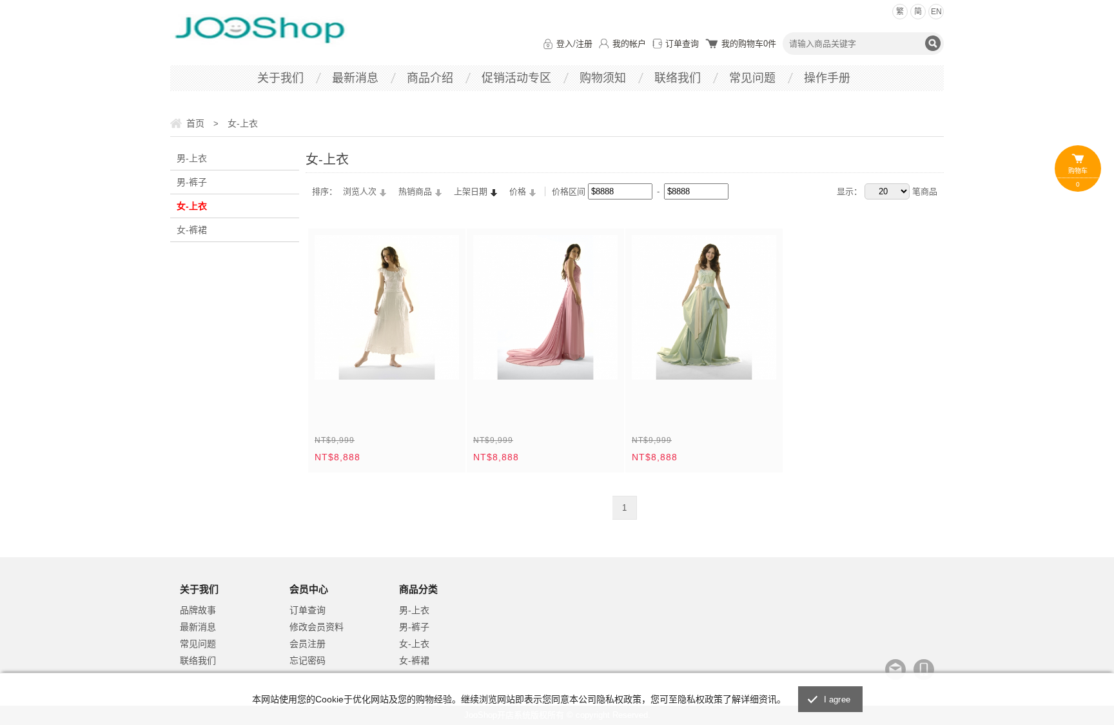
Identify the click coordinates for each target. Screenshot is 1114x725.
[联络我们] (895, 669)
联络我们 (677, 78)
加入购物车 (441, 361)
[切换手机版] (924, 669)
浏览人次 (359, 191)
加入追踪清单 (411, 361)
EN (936, 11)
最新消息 (355, 78)
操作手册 (827, 78)
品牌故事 (198, 610)
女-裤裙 (192, 230)
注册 (584, 43)
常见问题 (752, 78)
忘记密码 (307, 660)
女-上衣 (192, 206)
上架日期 (470, 191)
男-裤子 (192, 182)
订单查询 (682, 43)
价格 (517, 191)
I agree (837, 699)
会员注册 (307, 643)
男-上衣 (192, 158)
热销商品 (415, 191)
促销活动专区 (516, 78)
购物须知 (603, 78)
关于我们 (280, 78)
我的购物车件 (748, 43)
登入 (564, 43)
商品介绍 (430, 78)
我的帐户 (629, 43)
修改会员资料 (316, 627)
